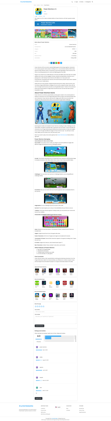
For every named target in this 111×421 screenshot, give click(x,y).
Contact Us (43, 408)
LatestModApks (55, 418)
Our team (68, 410)
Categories (88, 1)
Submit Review (39, 325)
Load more (38, 398)
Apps (77, 1)
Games (81, 1)
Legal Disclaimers (82, 412)
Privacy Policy (43, 410)
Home (35, 5)
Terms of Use (81, 410)
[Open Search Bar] (92, 1)
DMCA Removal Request (45, 414)
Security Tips (81, 408)
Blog (67, 408)
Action (42, 5)
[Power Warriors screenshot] (43, 33)
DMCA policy (43, 412)
